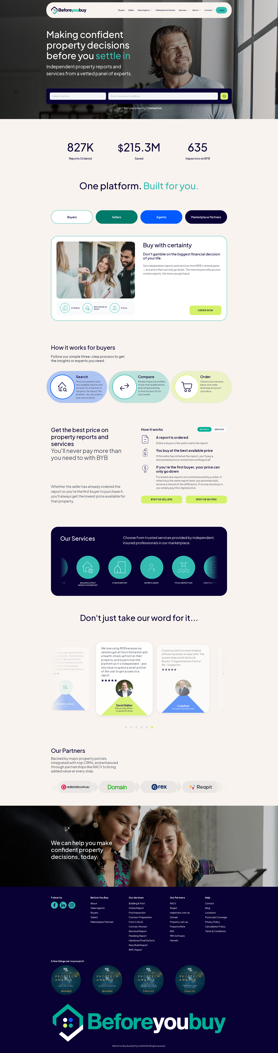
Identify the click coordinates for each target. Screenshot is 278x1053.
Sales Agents (144, 10)
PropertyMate (177, 926)
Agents (161, 217)
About (195, 10)
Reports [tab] (204, 429)
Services (182, 10)
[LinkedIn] (63, 905)
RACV (173, 903)
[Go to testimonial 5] (131, 727)
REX (172, 931)
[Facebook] (54, 905)
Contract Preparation (140, 917)
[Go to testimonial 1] (152, 727)
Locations (210, 912)
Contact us (154, 108)
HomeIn (174, 940)
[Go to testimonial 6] (126, 727)
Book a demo (205, 310)
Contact (208, 10)
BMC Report (135, 949)
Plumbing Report (138, 935)
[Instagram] (71, 905)
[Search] (224, 96)
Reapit (173, 908)
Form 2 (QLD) (136, 921)
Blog (207, 908)
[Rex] (163, 787)
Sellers (131, 10)
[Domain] (121, 787)
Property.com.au (179, 921)
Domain (174, 917)
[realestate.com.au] (79, 787)
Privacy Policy (212, 921)
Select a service (60, 96)
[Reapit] (204, 787)
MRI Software (177, 935)
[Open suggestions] (215, 96)
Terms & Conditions (215, 931)
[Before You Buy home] (69, 10)
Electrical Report (138, 931)
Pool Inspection (137, 912)
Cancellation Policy (215, 926)
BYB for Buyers (206, 499)
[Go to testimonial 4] (136, 727)
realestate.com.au (180, 912)
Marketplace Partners (206, 217)
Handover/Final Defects (142, 940)
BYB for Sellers (161, 499)
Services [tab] (219, 429)
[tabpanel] (184, 462)
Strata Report (136, 908)
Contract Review (138, 926)
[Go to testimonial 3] (141, 727)
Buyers (121, 10)
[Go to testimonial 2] (147, 727)
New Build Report (138, 945)
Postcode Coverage (216, 917)
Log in (221, 10)
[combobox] (163, 96)
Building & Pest (137, 903)
